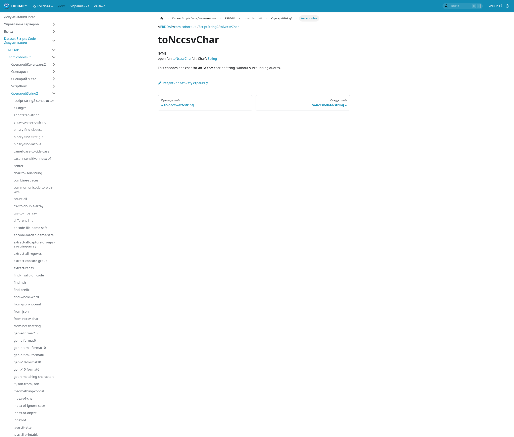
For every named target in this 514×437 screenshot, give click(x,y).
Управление (79, 6)
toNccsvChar (229, 27)
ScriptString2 (208, 27)
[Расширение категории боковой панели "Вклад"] (53, 31)
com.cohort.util (185, 27)
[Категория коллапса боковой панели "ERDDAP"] (53, 50)
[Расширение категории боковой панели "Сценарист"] (53, 71)
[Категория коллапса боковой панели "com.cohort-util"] (53, 57)
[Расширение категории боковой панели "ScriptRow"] (53, 86)
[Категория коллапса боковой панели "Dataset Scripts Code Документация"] (53, 40)
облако (99, 6)
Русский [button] (43, 6)
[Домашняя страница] (161, 18)
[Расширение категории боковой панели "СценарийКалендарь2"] (53, 64)
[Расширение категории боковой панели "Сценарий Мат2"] (53, 79)
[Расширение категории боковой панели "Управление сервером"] (53, 24)
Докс (61, 6)
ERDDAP (166, 27)
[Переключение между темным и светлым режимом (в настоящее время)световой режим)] (507, 6)
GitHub (492, 6)
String (212, 58)
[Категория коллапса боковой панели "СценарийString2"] (53, 93)
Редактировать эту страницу (185, 83)
